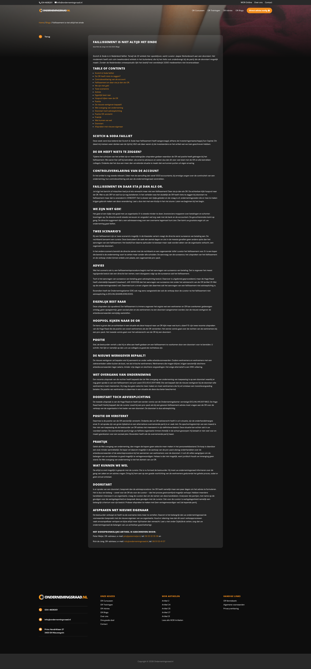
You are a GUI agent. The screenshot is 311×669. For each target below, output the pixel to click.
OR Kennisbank (230, 601)
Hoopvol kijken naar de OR (106, 98)
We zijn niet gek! (102, 85)
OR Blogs (104, 612)
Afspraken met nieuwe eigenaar (109, 126)
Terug (47, 36)
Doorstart (99, 123)
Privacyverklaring (231, 608)
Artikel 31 (166, 616)
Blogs (48, 22)
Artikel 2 (165, 601)
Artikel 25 (166, 608)
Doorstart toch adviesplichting (108, 111)
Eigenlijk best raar (103, 95)
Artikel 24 (166, 604)
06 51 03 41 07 (158, 541)
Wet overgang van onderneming (109, 107)
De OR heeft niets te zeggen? (108, 76)
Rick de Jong (100, 47)
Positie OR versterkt (103, 114)
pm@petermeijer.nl (132, 536)
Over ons (258, 2)
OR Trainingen (106, 604)
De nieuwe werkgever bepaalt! (108, 104)
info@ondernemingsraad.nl (58, 619)
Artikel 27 (166, 612)
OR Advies (105, 608)
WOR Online (246, 2)
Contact (268, 2)
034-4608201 (47, 2)
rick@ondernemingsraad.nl (136, 541)
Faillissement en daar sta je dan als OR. (112, 82)
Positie (98, 101)
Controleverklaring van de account (110, 79)
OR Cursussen (106, 601)
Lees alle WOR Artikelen (172, 620)
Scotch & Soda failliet (104, 73)
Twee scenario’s (102, 89)
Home (41, 22)
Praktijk (98, 117)
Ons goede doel (107, 620)
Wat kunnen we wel (103, 120)
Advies (98, 92)
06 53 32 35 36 (151, 536)
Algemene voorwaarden (234, 604)
